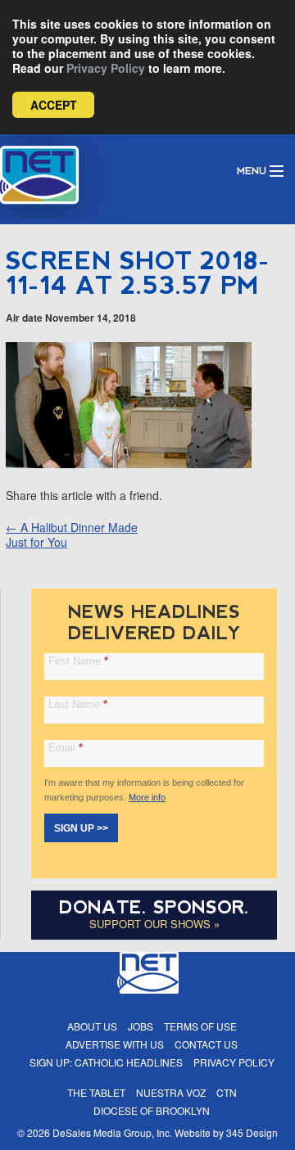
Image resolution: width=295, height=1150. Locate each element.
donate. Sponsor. (154, 907)
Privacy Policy (105, 68)
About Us (92, 1026)
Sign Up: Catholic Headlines (106, 1062)
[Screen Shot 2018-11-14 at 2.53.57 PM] (129, 463)
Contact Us (206, 1044)
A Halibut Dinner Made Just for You (72, 534)
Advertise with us (115, 1044)
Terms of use (200, 1026)
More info (147, 797)
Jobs (140, 1026)
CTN (226, 1092)
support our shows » (154, 923)
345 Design (252, 1132)
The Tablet (96, 1092)
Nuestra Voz (171, 1092)
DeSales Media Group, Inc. (112, 1132)
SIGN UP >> (81, 828)
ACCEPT (53, 105)
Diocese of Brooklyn (151, 1110)
